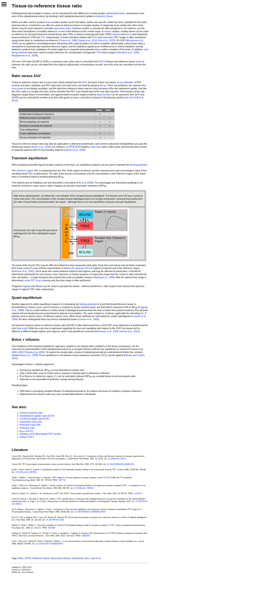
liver (127, 34)
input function (104, 94)
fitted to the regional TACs (76, 268)
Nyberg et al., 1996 (104, 277)
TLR (43, 37)
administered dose (115, 13)
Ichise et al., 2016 (41, 147)
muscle (116, 34)
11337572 (138, 493)
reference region (24, 170)
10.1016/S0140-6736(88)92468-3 (49, 544)
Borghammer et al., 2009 (24, 55)
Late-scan (96, 558)
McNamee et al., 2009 (107, 331)
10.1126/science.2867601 (26, 472)
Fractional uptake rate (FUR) (34, 419)
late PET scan (33, 280)
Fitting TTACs (27, 437)
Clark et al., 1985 (68, 40)
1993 (14, 352)
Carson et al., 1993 (88, 319)
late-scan (96, 147)
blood (141, 61)
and (26, 431)
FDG (94, 37)
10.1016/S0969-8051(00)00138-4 (120, 464)
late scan (22, 328)
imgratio (26, 286)
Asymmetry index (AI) (31, 422)
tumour (108, 31)
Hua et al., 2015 (106, 40)
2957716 (62, 480)
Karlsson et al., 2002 (23, 271)
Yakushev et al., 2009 (128, 52)
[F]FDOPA (75, 147)
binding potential (138, 165)
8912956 (51, 528)
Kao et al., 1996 (29, 355)
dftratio (39, 286)
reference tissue (104, 16)
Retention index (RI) (30, 425)
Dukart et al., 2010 (87, 40)
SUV (101, 61)
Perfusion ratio (27, 428)
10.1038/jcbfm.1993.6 (117, 459)
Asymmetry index (81, 558)
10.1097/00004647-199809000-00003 (90, 512)
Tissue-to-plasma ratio (31, 413)
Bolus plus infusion (61, 558)
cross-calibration (125, 82)
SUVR (27, 558)
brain (48, 22)
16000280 (86, 536)
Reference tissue (41, 558)
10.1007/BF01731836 (55, 520)
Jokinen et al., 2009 (74, 150)
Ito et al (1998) (86, 182)
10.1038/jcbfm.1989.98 (83, 488)
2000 (20, 352)
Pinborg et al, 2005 (34, 352)
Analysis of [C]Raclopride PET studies (40, 434)
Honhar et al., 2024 (129, 331)
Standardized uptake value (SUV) (37, 416)
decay (103, 85)
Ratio (20, 558)
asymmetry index (62, 28)
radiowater (107, 37)
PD (39, 150)
